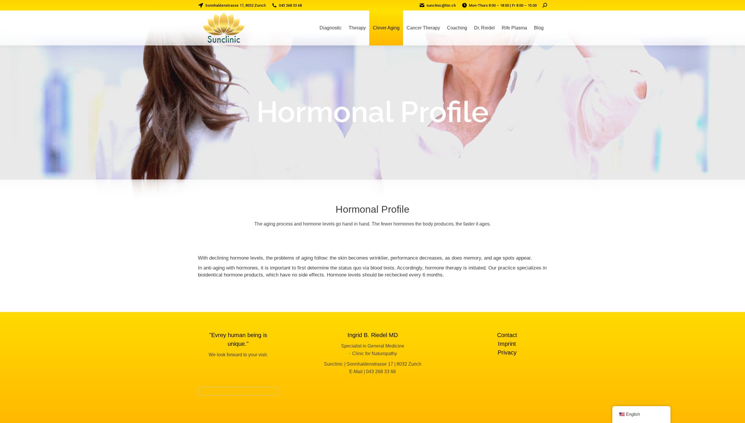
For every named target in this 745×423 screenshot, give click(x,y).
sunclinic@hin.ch (441, 5)
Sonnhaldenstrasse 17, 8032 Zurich (235, 5)
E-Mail (356, 371)
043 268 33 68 (381, 371)
